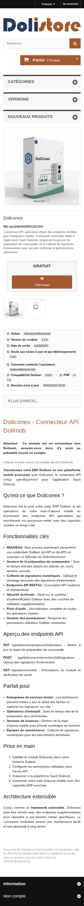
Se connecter (70, 3)
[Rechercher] (75, 43)
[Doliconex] (13, 308)
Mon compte (14, 896)
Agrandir (39, 201)
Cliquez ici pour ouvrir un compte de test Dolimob (38, 462)
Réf (6, 226)
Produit (46, 60)
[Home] (42, 24)
